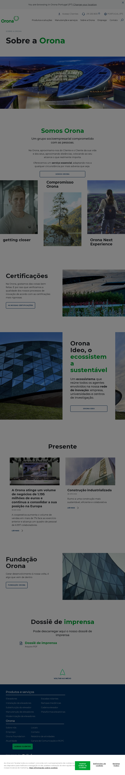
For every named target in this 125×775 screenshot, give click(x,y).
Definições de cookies (99, 765)
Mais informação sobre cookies (43, 768)
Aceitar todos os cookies (82, 766)
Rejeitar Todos (116, 765)
